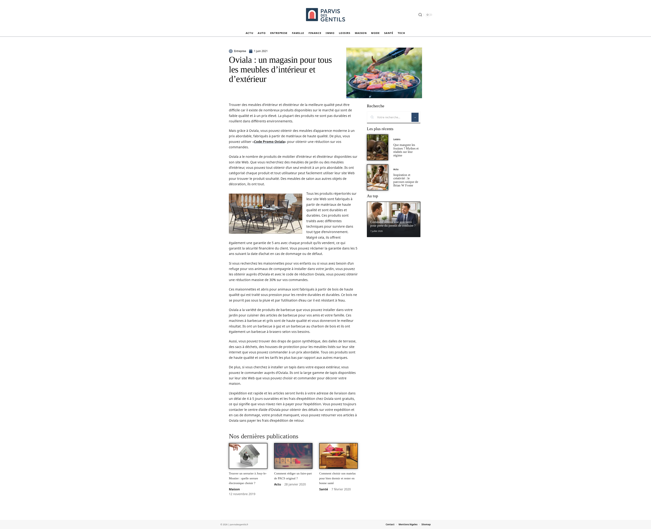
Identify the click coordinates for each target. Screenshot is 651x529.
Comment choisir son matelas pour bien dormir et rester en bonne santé (337, 478)
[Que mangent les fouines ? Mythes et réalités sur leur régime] (377, 147)
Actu (277, 484)
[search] (420, 15)
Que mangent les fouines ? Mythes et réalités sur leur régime (406, 150)
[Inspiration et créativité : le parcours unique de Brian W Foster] (377, 177)
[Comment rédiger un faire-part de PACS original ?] (293, 456)
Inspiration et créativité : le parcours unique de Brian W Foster (405, 180)
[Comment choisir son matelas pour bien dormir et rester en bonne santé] (338, 456)
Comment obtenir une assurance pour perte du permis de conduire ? (393, 223)
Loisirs (396, 139)
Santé (323, 489)
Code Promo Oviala (269, 141)
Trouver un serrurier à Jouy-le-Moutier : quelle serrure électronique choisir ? (248, 478)
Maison (234, 489)
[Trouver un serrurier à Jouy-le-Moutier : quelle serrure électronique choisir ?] (248, 456)
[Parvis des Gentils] (325, 15)
